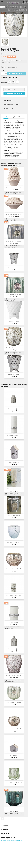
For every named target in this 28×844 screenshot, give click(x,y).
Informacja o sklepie (8, 838)
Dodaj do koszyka (16, 73)
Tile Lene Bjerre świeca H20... (14, 435)
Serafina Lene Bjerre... (14, 409)
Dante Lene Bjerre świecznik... (14, 241)
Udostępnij (9, 82)
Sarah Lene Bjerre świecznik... (14, 569)
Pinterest (17, 82)
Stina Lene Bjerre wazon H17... (14, 187)
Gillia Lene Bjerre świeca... (14, 489)
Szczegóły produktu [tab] (15, 117)
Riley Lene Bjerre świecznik (14, 542)
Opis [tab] (6, 117)
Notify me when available (14, 93)
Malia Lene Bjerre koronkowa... (14, 595)
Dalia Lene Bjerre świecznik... (14, 347)
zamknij (2, 7)
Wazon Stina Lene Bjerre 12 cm (14, 214)
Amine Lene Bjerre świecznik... (14, 782)
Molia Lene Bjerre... (14, 462)
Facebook (2, 818)
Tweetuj (13, 82)
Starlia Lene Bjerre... (14, 809)
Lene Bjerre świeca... (14, 622)
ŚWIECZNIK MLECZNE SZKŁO (14, 515)
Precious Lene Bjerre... (14, 267)
